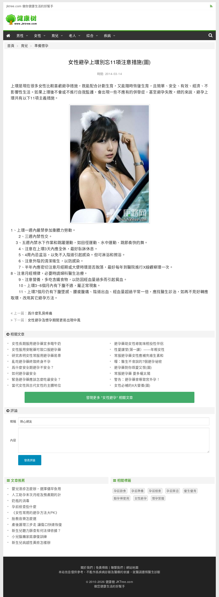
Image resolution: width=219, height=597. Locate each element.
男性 (20, 35)
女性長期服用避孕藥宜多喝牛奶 (36, 343)
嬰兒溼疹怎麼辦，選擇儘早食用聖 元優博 (34, 488)
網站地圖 (132, 567)
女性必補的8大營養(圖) (132, 385)
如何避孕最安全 (24, 373)
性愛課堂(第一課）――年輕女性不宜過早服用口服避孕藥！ (137, 349)
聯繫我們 (117, 567)
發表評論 (29, 460)
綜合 (90, 35)
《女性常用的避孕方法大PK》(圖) (33, 512)
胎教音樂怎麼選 (24, 518)
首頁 (10, 45)
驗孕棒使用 (121, 498)
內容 (13, 440)
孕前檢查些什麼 (24, 506)
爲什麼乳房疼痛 (40, 313)
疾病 (107, 35)
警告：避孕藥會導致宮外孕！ (137, 379)
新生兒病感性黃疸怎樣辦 (31, 542)
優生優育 (190, 491)
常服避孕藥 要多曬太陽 (132, 373)
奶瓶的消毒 (20, 500)
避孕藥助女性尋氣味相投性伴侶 (138, 343)
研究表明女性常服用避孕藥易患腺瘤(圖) (34, 355)
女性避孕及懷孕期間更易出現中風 (54, 320)
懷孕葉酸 (158, 498)
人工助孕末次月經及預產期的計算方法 (34, 494)
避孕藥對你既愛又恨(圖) (133, 367)
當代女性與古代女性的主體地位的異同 (34, 385)
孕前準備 (137, 491)
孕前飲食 (120, 491)
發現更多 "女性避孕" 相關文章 (109, 397)
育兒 (55, 35)
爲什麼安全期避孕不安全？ (33, 367)
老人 (72, 35)
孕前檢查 (155, 491)
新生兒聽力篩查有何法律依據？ (36, 530)
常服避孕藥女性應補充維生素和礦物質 (136, 355)
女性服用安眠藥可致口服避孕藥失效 (34, 349)
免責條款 (102, 567)
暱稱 (13, 421)
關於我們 (87, 567)
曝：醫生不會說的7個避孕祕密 (138, 361)
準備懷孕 (41, 45)
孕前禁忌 (172, 491)
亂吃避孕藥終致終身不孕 (31, 361)
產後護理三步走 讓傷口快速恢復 (37, 524)
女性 (37, 35)
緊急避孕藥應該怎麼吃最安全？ (36, 379)
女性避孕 (141, 498)
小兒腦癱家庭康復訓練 (29, 536)
